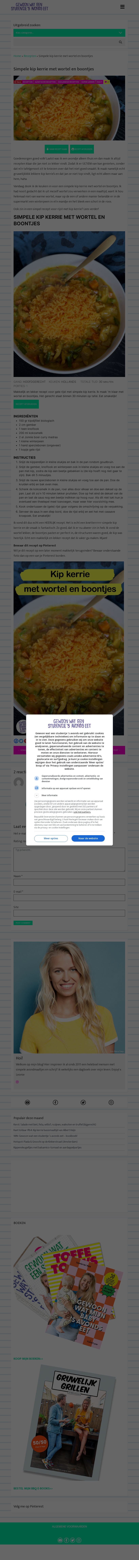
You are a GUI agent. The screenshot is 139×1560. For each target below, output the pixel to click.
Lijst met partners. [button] (82, 812)
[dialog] (69, 780)
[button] (69, 795)
